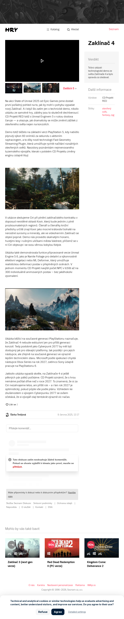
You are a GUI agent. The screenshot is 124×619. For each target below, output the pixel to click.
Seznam (114, 29)
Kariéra (41, 585)
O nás (32, 585)
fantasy (106, 115)
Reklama (80, 585)
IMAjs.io (91, 585)
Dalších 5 (68, 88)
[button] (42, 61)
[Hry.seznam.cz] (11, 30)
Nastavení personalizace (60, 585)
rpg (112, 115)
